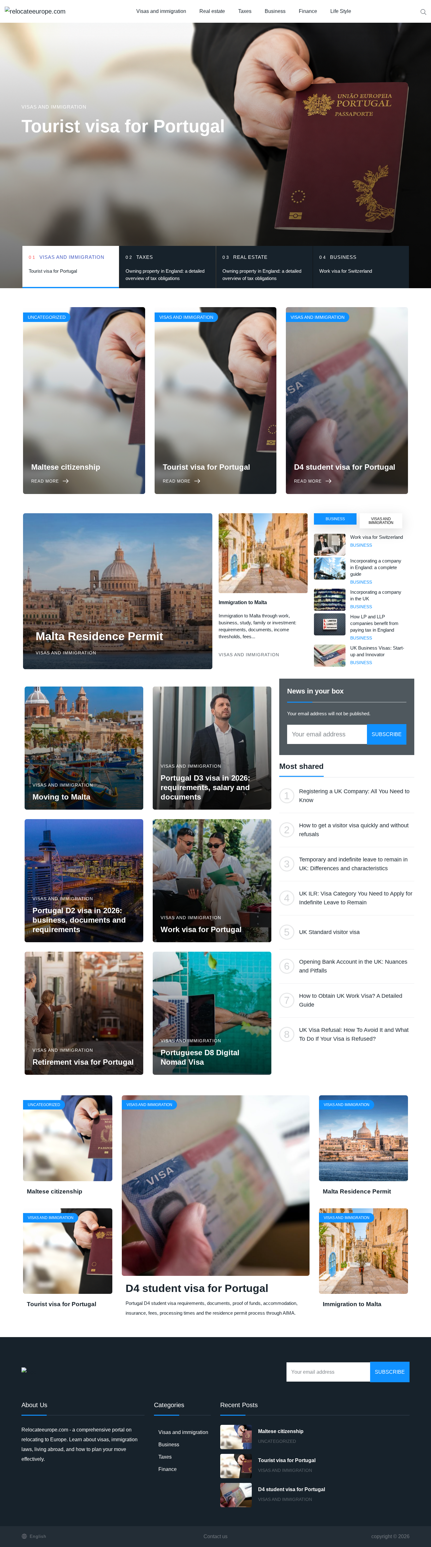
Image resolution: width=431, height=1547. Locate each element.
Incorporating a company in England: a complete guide (375, 567)
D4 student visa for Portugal (197, 1288)
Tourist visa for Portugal (123, 126)
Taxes (244, 11)
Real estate (212, 11)
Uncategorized (277, 1441)
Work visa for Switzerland (376, 537)
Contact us (215, 1536)
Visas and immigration (161, 11)
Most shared (301, 766)
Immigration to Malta (243, 602)
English (38, 1536)
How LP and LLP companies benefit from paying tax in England (374, 623)
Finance (308, 11)
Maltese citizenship (54, 1191)
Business (275, 11)
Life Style (340, 11)
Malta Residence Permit (99, 636)
